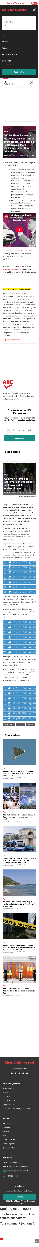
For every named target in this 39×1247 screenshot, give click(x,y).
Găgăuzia (6, 1131)
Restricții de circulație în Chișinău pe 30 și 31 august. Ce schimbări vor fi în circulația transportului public (19, 860)
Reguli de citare (9, 1104)
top (20, 724)
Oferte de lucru (9, 1100)
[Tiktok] (23, 1073)
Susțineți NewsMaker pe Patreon (16, 1108)
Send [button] (1, 1239)
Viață (6, 475)
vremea (30, 724)
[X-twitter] (15, 1073)
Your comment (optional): (17, 1223)
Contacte (6, 1096)
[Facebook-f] (12, 1073)
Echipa (5, 1092)
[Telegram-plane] (27, 1073)
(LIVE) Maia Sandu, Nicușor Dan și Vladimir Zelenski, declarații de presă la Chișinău (19, 991)
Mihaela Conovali (10, 492)
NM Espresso (7, 1123)
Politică (6, 131)
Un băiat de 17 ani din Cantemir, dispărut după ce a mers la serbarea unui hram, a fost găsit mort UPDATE (19, 947)
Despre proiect (9, 1088)
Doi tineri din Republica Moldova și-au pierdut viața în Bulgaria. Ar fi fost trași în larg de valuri (19, 904)
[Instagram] (19, 1073)
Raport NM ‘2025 (9, 1148)
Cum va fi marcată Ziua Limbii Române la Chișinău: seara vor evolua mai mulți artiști (19, 817)
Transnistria (6, 1127)
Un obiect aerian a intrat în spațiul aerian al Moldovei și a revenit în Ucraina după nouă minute (19, 773)
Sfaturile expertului (9, 1143)
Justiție (5, 1135)
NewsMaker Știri (9, 155)
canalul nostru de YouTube (23, 251)
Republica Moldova (8, 724)
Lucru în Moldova (9, 1139)
